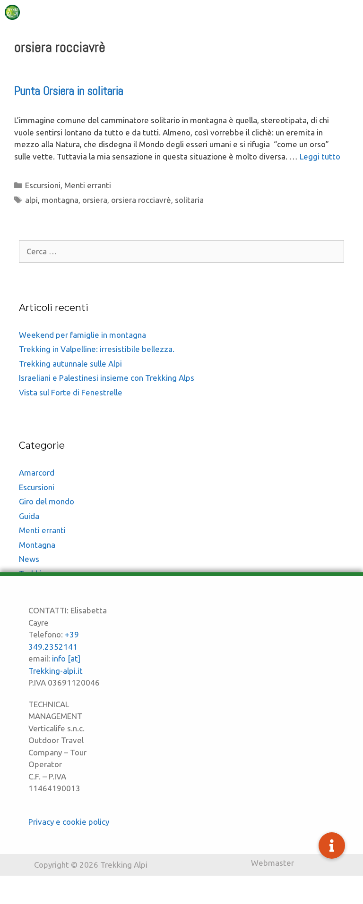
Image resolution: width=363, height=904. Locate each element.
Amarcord (36, 472)
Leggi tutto (320, 156)
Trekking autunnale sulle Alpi (70, 363)
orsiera (94, 199)
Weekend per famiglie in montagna (82, 334)
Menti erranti (87, 185)
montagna (60, 199)
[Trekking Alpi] (12, 12)
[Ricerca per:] (181, 251)
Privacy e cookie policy (68, 821)
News (29, 558)
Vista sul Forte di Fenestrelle (70, 392)
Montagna (37, 544)
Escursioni (42, 185)
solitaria (189, 199)
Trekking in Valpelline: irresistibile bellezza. (96, 348)
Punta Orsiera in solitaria (68, 91)
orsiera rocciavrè (141, 199)
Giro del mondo (46, 501)
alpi (31, 199)
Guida (29, 515)
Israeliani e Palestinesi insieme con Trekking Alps (106, 377)
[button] (332, 845)
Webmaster (272, 862)
